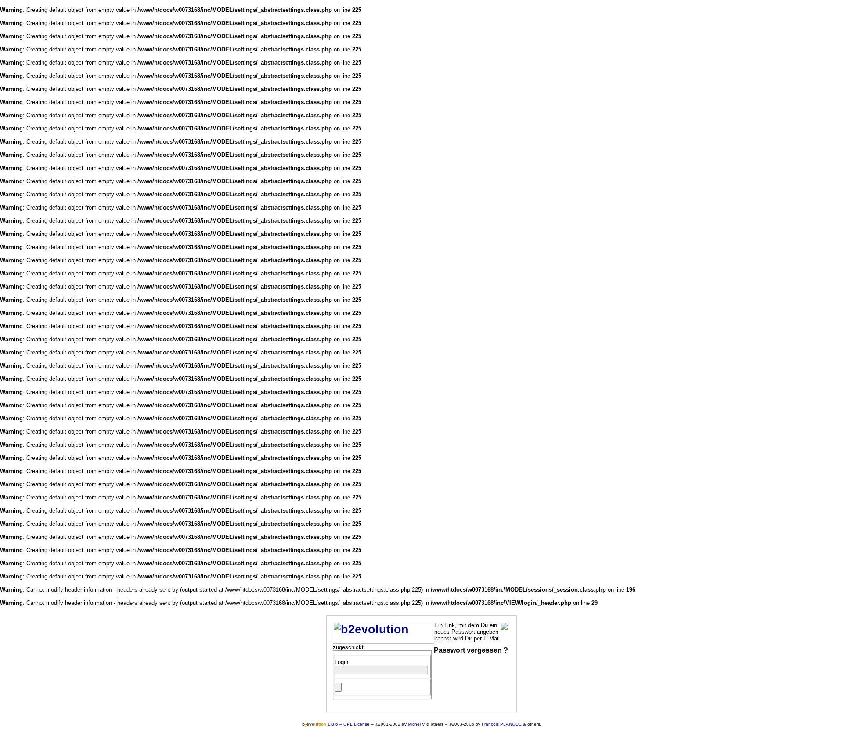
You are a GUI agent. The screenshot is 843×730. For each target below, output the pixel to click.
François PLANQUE (502, 724)
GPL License (356, 724)
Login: (342, 662)
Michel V (416, 724)
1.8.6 (320, 724)
